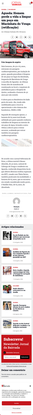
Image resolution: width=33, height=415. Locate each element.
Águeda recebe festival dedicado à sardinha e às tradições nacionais (21, 325)
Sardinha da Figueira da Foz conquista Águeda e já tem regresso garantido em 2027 (21, 254)
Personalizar (16, 408)
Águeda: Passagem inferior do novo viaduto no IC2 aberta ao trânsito (21, 308)
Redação (16, 207)
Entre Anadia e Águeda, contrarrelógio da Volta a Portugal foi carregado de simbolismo (21, 272)
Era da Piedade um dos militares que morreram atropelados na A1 (21, 237)
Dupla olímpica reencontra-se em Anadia (19, 290)
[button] (30, 386)
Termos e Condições (17, 412)
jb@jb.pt (16, 209)
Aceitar (16, 403)
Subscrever (24, 357)
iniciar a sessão (11, 374)
